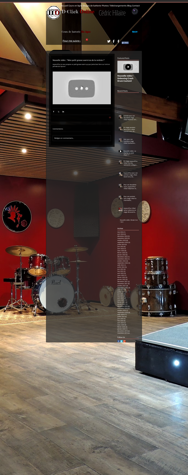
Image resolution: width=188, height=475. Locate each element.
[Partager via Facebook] (54, 112)
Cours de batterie (71, 31)
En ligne (85, 31)
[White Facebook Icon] (114, 41)
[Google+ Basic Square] (124, 341)
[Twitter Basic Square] (121, 341)
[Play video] (82, 88)
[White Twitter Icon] (109, 41)
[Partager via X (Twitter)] (58, 112)
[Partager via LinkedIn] (63, 112)
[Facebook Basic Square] (118, 341)
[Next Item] (136, 66)
